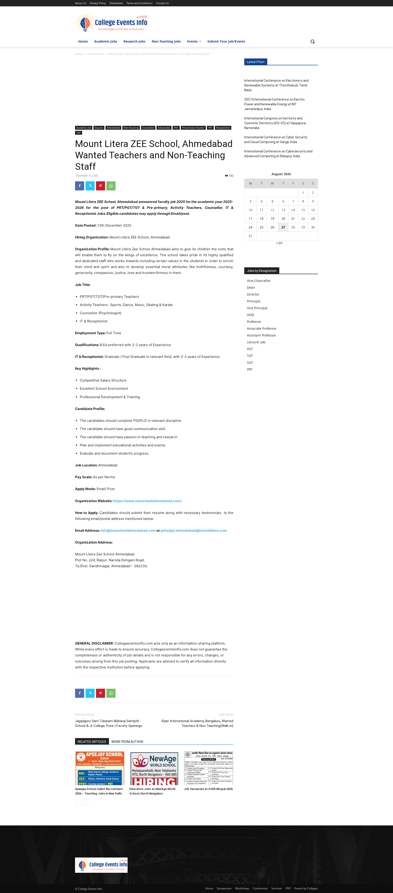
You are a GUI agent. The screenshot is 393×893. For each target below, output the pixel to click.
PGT (176, 127)
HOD (250, 315)
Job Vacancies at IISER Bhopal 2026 (208, 789)
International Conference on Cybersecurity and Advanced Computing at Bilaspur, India (278, 153)
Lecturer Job (256, 342)
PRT (210, 127)
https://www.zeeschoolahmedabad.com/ (147, 501)
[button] (312, 41)
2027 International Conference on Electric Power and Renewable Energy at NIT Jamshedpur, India (274, 104)
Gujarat (99, 127)
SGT (250, 362)
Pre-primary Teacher (193, 127)
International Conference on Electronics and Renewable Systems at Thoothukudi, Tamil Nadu (276, 85)
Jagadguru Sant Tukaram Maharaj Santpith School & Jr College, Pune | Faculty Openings (108, 723)
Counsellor (148, 127)
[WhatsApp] (111, 185)
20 (283, 218)
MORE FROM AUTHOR (127, 742)
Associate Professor (262, 328)
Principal (253, 301)
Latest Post (256, 62)
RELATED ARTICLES (92, 742)
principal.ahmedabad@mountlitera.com (194, 530)
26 (272, 227)
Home (79, 54)
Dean (251, 287)
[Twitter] (90, 185)
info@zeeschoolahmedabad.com (128, 530)
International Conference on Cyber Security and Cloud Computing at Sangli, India (275, 139)
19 (272, 218)
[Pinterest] (100, 185)
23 (313, 218)
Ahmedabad (113, 127)
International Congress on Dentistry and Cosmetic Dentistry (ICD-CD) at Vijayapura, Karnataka (275, 123)
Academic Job (95, 54)
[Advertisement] (154, 92)
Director (253, 294)
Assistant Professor (261, 335)
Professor (254, 321)
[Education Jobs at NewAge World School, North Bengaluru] (154, 768)
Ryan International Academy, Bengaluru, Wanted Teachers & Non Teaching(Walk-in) (197, 723)
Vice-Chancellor (259, 280)
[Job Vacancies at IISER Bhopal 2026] (208, 768)
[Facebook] (79, 185)
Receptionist (223, 127)
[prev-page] (78, 802)
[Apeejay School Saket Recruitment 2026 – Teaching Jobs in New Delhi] (100, 768)
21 (293, 218)
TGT (78, 132)
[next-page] (85, 802)
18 (261, 218)
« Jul (279, 242)
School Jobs (164, 127)
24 (250, 227)
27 (283, 227)
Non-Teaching (131, 127)
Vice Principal (257, 308)
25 (261, 227)
